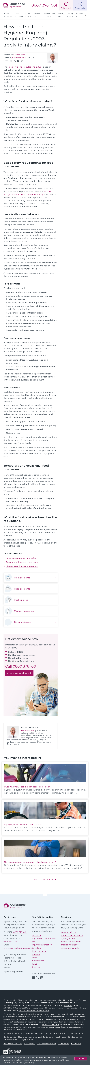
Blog (34, 957)
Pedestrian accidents (71, 942)
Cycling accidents (69, 938)
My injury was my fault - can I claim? (22, 824)
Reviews (36, 954)
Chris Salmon (18, 58)
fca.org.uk (48, 1003)
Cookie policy (63, 1043)
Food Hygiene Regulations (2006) (25, 67)
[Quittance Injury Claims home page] (14, 5)
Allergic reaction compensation (22, 566)
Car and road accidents (72, 935)
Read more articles (43, 879)
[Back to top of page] (45, 894)
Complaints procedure (46, 1043)
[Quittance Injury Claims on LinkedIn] (18, 61)
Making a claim (70, 15)
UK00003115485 (10, 1040)
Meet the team (39, 951)
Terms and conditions (13, 1043)
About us (36, 935)
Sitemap (36, 967)
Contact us (79, 15)
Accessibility (76, 1043)
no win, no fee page (50, 1024)
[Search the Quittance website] (85, 15)
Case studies (38, 961)
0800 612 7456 (10, 942)
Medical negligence (70, 945)
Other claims (28, 15)
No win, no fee (61, 15)
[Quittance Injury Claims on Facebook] (11, 61)
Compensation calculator (49, 15)
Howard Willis (19, 55)
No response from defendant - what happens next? (30, 862)
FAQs (34, 964)
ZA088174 (23, 1008)
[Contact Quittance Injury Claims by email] (21, 61)
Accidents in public (70, 948)
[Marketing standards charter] (13, 1050)
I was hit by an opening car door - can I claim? (27, 786)
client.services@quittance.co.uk (18, 948)
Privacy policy (29, 1043)
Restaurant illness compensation (22, 562)
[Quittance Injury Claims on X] (15, 61)
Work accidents (8, 15)
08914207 (68, 1005)
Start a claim (80, 8)
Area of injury (37, 15)
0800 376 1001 (44, 5)
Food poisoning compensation (21, 558)
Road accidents (19, 15)
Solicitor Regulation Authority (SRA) (34, 1010)
